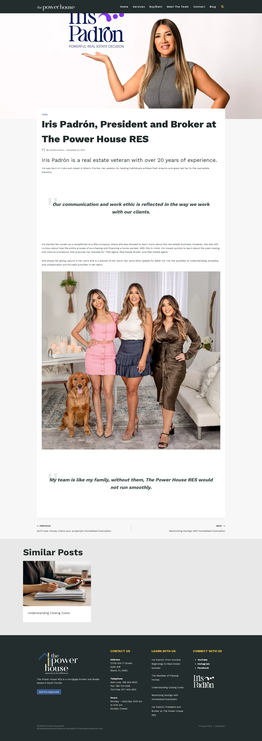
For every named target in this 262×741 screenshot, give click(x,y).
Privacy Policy (205, 726)
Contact (199, 6)
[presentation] (57, 583)
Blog (213, 6)
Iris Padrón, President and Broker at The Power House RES (167, 711)
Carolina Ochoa (56, 150)
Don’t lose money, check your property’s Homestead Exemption (74, 528)
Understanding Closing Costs (49, 613)
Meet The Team (178, 6)
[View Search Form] (222, 6)
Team (44, 115)
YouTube (202, 659)
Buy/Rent (155, 6)
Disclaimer (220, 726)
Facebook (203, 668)
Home (124, 6)
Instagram (204, 664)
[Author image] (43, 150)
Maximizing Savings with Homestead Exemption (197, 528)
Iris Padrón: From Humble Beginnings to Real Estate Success (166, 663)
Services (139, 6)
